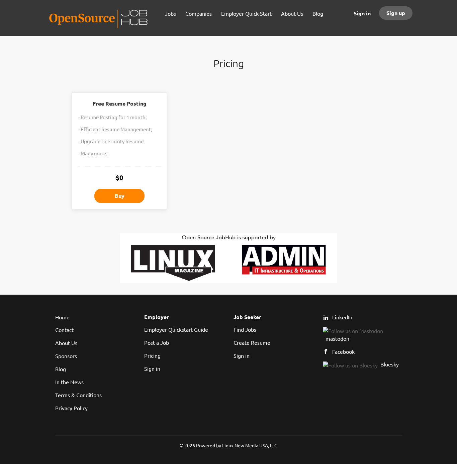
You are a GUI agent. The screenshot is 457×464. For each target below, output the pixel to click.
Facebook (343, 351)
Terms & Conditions (78, 395)
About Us (66, 342)
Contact (64, 329)
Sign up (395, 12)
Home (62, 317)
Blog (60, 368)
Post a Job (156, 342)
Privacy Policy (71, 408)
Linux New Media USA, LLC (249, 445)
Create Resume (252, 342)
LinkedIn (342, 317)
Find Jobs (245, 329)
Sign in (362, 13)
